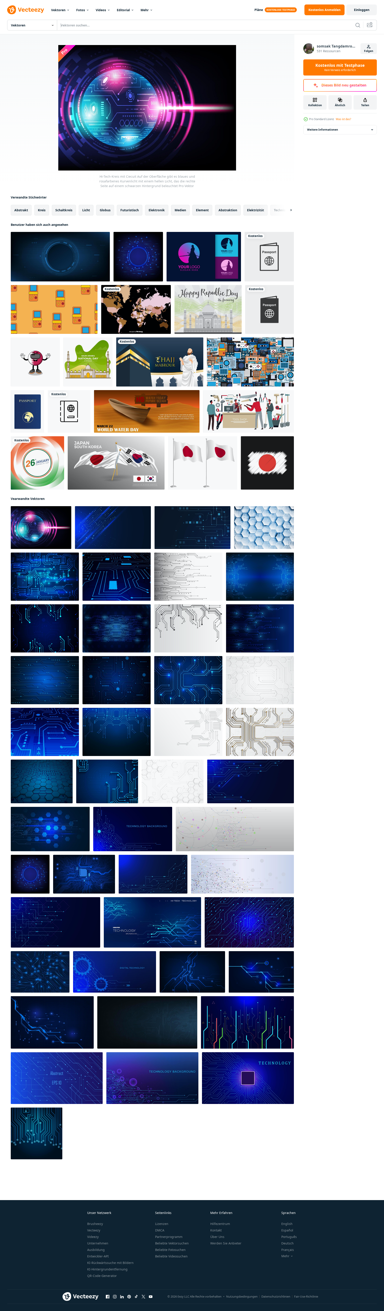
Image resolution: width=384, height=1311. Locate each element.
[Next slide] (287, 210)
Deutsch (287, 1243)
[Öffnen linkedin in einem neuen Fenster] (122, 1296)
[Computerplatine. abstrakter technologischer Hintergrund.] (84, 874)
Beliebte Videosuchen (171, 1256)
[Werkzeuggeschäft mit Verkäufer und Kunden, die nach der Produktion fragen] (248, 411)
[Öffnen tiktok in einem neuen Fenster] (136, 1296)
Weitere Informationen (322, 130)
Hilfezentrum (220, 1224)
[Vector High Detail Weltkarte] (136, 309)
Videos (101, 10)
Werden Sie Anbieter (225, 1243)
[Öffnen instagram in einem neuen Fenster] (115, 1296)
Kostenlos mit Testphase (340, 67)
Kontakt (216, 1230)
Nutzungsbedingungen (242, 1296)
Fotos (80, 10)
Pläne (258, 10)
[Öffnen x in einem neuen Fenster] (143, 1296)
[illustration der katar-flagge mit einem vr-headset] (35, 362)
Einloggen (361, 10)
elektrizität (255, 210)
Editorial (123, 10)
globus (105, 210)
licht (86, 210)
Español (287, 1230)
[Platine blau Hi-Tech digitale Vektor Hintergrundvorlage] (36, 1133)
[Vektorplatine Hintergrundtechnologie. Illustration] (192, 972)
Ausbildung (96, 1250)
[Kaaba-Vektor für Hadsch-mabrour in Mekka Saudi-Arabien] (159, 362)
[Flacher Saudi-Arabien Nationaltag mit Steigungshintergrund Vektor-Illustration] (88, 362)
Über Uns (217, 1237)
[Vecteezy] (25, 9)
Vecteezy (93, 1230)
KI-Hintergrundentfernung (107, 1269)
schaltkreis (63, 210)
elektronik (157, 210)
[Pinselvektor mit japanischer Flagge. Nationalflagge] (267, 463)
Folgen (368, 51)
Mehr (145, 10)
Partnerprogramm (168, 1237)
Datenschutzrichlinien (275, 1296)
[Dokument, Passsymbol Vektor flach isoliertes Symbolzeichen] (269, 309)
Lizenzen (161, 1224)
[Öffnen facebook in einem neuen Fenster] (107, 1296)
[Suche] (357, 25)
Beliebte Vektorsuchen (172, 1243)
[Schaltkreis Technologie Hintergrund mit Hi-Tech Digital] (264, 527)
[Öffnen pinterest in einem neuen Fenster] (129, 1296)
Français (287, 1250)
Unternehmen (97, 1243)
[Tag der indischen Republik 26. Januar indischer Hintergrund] (37, 463)
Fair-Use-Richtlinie (306, 1296)
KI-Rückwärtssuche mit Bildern (110, 1263)
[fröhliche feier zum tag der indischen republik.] (208, 309)
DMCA (159, 1230)
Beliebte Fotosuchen (170, 1250)
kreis (42, 210)
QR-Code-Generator (102, 1276)
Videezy (93, 1237)
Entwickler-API (98, 1256)
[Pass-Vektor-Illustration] (27, 411)
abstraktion (228, 210)
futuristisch (129, 210)
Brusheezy (95, 1224)
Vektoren (58, 10)
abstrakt (21, 210)
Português (289, 1237)
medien (180, 210)
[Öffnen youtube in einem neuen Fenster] (150, 1296)
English (287, 1224)
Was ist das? (343, 119)
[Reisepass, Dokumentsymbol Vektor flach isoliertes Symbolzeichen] (269, 256)
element (202, 210)
